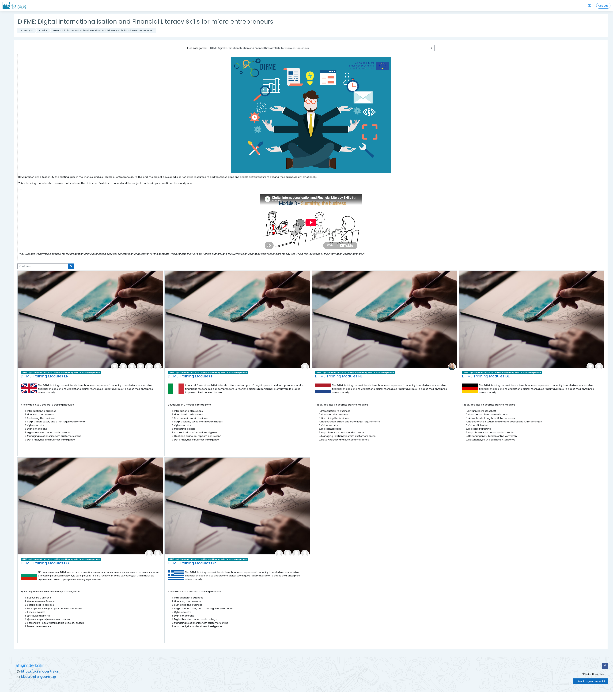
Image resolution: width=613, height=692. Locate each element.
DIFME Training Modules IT (191, 376)
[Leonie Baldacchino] (114, 366)
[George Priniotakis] (287, 553)
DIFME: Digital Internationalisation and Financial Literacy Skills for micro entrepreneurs (102, 30)
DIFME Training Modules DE (486, 376)
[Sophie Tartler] (599, 366)
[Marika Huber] (140, 366)
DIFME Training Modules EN (44, 376)
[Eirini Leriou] (279, 553)
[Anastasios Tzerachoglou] (305, 553)
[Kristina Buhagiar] (123, 366)
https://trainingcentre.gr (39, 671)
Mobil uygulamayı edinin (592, 681)
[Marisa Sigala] (296, 553)
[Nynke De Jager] (452, 366)
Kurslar (43, 30)
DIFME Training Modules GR (192, 563)
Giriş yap (603, 5)
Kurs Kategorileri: (197, 48)
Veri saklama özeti (595, 674)
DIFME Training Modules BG (45, 563)
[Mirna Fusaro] (305, 366)
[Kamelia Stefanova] (158, 366)
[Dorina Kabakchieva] (149, 366)
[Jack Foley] (132, 366)
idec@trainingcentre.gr (38, 677)
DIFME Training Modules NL (338, 376)
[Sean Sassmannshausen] (590, 366)
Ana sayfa (27, 30)
